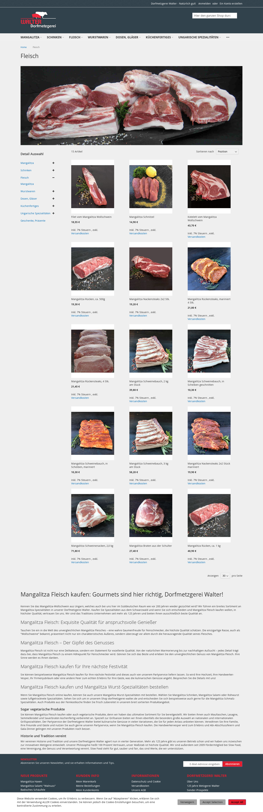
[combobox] (214, 15)
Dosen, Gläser (29, 198)
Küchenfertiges (30, 206)
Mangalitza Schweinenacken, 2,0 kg (92, 545)
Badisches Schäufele (33, 789)
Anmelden (204, 3)
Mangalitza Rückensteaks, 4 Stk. (90, 381)
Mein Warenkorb (86, 781)
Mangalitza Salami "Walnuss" (38, 785)
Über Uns (192, 781)
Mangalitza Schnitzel (141, 217)
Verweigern (187, 802)
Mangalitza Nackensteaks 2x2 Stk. (149, 299)
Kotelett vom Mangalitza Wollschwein (202, 218)
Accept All (237, 802)
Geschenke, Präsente (33, 220)
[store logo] (39, 20)
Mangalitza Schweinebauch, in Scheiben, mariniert (89, 465)
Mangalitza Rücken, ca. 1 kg (204, 545)
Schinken (26, 170)
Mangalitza (27, 163)
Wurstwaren (28, 191)
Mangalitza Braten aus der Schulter (150, 545)
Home (24, 47)
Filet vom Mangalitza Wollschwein (91, 217)
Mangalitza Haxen (31, 781)
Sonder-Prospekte (197, 790)
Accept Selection (213, 802)
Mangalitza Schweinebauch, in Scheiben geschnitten (206, 383)
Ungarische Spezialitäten (35, 213)
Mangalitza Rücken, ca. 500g (88, 299)
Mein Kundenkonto (87, 790)
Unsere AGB (139, 790)
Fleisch (25, 177)
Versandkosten (80, 233)
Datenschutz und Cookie (146, 781)
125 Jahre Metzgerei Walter (203, 785)
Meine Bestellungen (88, 785)
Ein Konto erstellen (231, 3)
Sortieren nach (205, 151)
